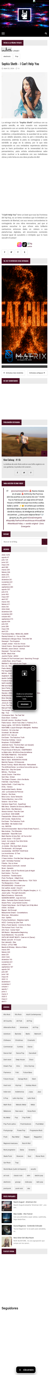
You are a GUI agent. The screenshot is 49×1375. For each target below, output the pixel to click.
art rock (6, 1176)
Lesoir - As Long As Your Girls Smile (14, 841)
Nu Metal (7, 1118)
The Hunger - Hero (8, 710)
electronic (7, 56)
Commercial (8, 1047)
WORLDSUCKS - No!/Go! (10, 696)
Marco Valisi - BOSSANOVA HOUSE (14, 760)
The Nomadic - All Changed (12, 849)
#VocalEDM (40, 520)
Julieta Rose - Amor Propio (11, 661)
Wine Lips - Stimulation (10, 915)
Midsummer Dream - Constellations (15, 913)
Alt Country (8, 1021)
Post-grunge (8, 1130)
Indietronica (19, 1092)
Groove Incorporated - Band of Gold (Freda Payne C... (21, 829)
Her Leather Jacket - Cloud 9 (12, 888)
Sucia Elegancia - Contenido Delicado (27, 1226)
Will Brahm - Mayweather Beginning (15, 932)
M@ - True (5, 713)
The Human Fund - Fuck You (12, 927)
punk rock (19, 1188)
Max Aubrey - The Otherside (12, 831)
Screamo (32, 1150)
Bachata (18, 1034)
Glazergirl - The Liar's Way (11, 651)
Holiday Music (31, 1085)
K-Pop (6, 1098)
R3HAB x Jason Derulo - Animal (13, 649)
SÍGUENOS (24, 704)
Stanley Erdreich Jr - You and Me (13, 636)
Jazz (39, 1092)
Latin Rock (31, 1098)
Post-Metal (40, 1124)
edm (28, 1176)
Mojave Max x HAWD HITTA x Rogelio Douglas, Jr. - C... (22, 890)
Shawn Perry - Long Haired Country (14, 903)
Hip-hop (18, 1085)
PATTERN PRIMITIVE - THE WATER (14, 755)
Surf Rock (7, 1163)
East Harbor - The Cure (10, 873)
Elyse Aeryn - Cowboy (9, 718)
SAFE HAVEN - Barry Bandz (12, 683)
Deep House (20, 1060)
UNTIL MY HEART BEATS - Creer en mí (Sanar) (18, 937)
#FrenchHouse (28, 520)
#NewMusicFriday (15, 523)
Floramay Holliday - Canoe (11, 740)
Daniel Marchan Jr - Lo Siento (12, 757)
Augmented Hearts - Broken (12, 789)
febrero (6, 572)
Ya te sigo (42, 1370)
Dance (30, 1047)
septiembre (7, 587)
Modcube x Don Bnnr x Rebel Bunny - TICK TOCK (19, 881)
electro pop (39, 1176)
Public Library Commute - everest (14, 866)
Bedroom (37, 1034)
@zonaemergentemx (20, 491)
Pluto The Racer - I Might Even (12, 878)
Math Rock (7, 1105)
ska (28, 1188)
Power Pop (21, 1130)
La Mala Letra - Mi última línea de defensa (17, 752)
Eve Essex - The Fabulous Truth (13, 737)
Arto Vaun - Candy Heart (11, 930)
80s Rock (7, 1014)
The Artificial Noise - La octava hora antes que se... (20, 767)
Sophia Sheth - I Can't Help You (13, 784)
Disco (31, 1060)
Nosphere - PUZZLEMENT (11, 742)
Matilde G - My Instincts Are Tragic (14, 663)
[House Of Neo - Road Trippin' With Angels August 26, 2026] (24, 366)
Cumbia (20, 1047)
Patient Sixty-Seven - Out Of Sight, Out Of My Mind (20, 905)
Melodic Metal (21, 1105)
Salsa (22, 1150)
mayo (5, 565)
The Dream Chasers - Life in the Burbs (15, 779)
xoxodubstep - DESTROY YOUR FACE (15, 851)
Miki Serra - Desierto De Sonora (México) (16, 807)
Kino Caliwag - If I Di (12, 459)
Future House (8, 1079)
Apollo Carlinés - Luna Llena (12, 678)
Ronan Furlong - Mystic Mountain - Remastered (19, 765)
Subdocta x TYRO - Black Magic (13, 747)
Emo (18, 1066)
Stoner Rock (40, 1156)
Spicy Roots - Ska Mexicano (12, 809)
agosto (5, 557)
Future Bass (27, 1072)
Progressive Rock (36, 1130)
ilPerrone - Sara (7, 856)
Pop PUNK (26, 1118)
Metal (33, 1105)
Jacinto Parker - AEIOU (10, 656)
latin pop (39, 1182)
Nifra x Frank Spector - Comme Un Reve (16, 925)
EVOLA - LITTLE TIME (9, 945)
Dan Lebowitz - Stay (9, 942)
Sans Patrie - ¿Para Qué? (11, 688)
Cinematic (31, 1040)
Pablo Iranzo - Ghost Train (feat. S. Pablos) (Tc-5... (20, 723)
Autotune (7, 1034)
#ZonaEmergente (34, 518)
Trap (17, 1163)
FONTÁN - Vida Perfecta (10, 782)
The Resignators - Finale (10, 883)
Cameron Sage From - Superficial (14, 804)
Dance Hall (8, 1053)
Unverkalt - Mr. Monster (10, 733)
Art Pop (35, 1027)
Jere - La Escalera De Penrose (12, 792)
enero (5, 575)
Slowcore (19, 1156)
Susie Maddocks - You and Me (13, 935)
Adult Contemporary (33, 1014)
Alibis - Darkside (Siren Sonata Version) (16, 900)
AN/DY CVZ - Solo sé (9, 735)
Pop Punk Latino (10, 1124)
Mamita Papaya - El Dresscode (13, 762)
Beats (28, 1034)
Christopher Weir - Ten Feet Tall (13, 715)
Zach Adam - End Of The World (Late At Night (18, 871)
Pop (16, 56)
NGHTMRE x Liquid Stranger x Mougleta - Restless (20, 728)
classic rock (18, 1176)
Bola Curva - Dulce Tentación (12, 797)
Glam (34, 1079)
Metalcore (7, 1111)
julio (5, 560)
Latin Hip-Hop (18, 1098)
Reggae (26, 1137)
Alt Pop (29, 1021)
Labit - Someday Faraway (11, 861)
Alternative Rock (9, 1027)
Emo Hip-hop (29, 1066)
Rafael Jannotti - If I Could (11, 940)
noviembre (7, 582)
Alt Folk (19, 1021)
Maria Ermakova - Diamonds (12, 895)
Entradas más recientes (14, 373)
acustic (33, 1169)
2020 (4, 997)
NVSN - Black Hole (8, 654)
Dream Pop (8, 1066)
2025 (6, 577)
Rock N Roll (26, 1143)
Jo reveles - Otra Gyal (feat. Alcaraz (14, 846)
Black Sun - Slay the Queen (11, 770)
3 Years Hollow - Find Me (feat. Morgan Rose (18, 858)
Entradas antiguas (36, 373)
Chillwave (7, 1040)
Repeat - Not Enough (9, 910)
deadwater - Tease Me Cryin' (12, 834)
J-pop (31, 1092)
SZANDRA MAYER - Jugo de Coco (14, 898)
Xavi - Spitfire (6, 918)
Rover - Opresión (7, 868)
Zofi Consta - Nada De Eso (11, 819)
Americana (24, 1027)
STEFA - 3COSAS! (8, 908)
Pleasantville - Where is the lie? (13, 816)
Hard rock (7, 1085)
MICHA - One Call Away (10, 673)
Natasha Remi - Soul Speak (12, 700)
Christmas (19, 1040)
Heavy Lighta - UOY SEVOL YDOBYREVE (16, 725)
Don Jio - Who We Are (10, 666)
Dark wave (7, 1060)
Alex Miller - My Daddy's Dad (12, 824)
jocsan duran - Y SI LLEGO (11, 839)
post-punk (7, 1188)
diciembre (7, 580)
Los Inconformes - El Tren (11, 853)
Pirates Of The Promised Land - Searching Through (20, 659)
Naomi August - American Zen (24, 1202)
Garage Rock (22, 1079)
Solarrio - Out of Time (9, 802)
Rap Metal (15, 1137)
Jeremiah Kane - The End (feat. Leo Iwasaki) (18, 745)
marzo (6, 570)
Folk (17, 1072)
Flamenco (7, 1072)
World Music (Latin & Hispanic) (15, 1169)
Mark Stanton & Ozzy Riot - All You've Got (16, 836)
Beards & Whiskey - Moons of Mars (14, 947)
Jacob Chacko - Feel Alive (11, 774)
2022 (5, 979)
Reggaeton (38, 1137)
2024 (6, 609)
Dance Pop (20, 1053)
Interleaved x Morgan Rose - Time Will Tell (17, 639)
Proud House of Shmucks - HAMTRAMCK (17, 750)
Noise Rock (31, 1111)
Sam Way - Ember (8, 777)
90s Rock (18, 1014)
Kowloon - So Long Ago (10, 730)
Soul (29, 1156)
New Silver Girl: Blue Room (23, 1238)
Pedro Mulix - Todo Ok (10, 668)
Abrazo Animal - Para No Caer (13, 812)
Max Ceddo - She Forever (23, 1214)
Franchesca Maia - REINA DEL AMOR (15, 634)
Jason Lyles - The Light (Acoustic (14, 893)
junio (5, 562)
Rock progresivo (9, 1150)
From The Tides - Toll (9, 705)
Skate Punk (8, 1156)
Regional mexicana (11, 1143)
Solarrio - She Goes (8, 794)
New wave (19, 1111)
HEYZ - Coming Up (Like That (12, 923)
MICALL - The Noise (9, 772)
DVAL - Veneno (7, 787)
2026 (6, 555)
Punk (5, 1137)
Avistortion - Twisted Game (11, 876)
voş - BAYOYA (6, 826)
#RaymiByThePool (14, 520)
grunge (17, 1182)
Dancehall (32, 1053)
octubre (6, 585)
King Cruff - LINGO (8, 844)
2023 (6, 957)
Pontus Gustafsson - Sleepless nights (15, 920)
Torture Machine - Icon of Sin (12, 799)
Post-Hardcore (25, 1124)
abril (5, 567)
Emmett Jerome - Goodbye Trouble (14, 720)
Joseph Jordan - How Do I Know (13, 644)
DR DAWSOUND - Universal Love (13, 886)
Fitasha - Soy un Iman (10, 863)
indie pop (28, 1182)
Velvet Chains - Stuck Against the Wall (16, 646)
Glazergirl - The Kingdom (11, 641)
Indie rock (7, 1092)
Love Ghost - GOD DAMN (10, 814)
